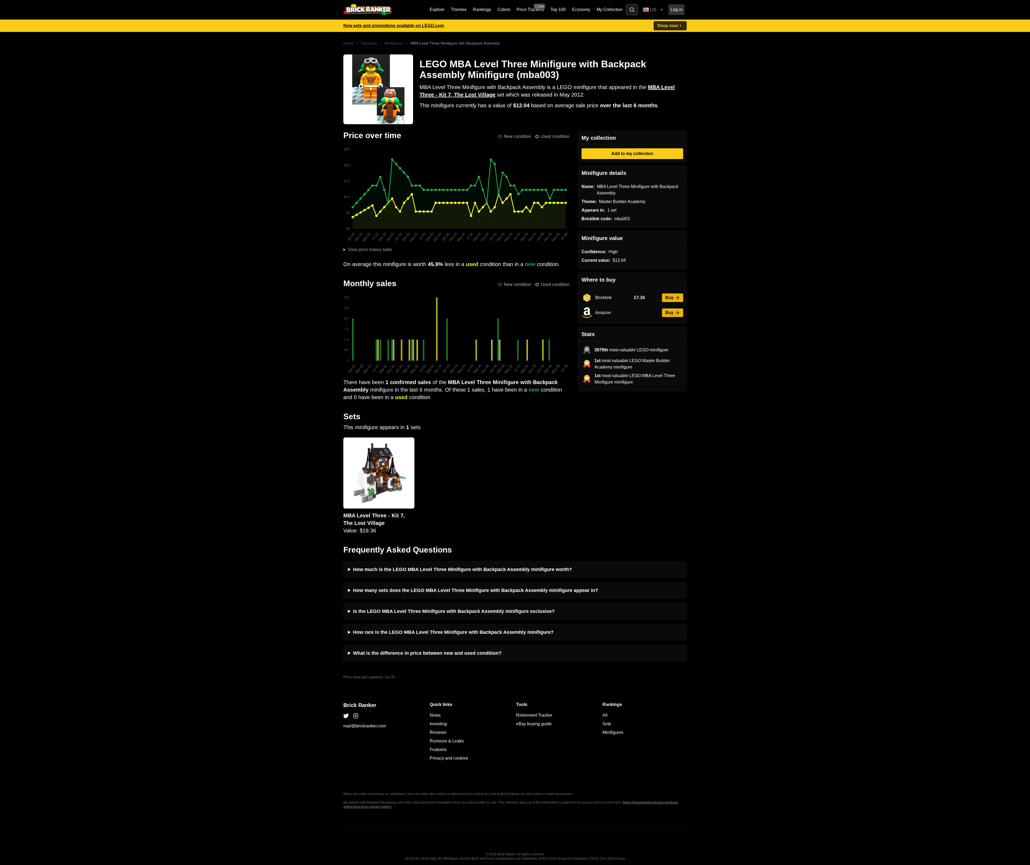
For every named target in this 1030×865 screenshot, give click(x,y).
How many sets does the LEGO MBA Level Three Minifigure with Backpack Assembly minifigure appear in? (475, 590)
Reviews (438, 732)
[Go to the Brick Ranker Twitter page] (346, 716)
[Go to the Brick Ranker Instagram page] (355, 716)
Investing (438, 724)
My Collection (610, 9)
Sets (606, 724)
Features (438, 749)
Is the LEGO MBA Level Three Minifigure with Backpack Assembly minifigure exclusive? (454, 611)
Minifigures (393, 43)
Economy (581, 9)
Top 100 (558, 9)
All (605, 715)
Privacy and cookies (449, 758)
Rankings (482, 9)
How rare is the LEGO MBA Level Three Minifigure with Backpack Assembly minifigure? (453, 632)
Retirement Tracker (534, 715)
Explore (437, 9)
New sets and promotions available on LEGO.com (393, 25)
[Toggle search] (632, 9)
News (435, 715)
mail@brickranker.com (364, 726)
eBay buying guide (534, 724)
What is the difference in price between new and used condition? (427, 653)
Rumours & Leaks (447, 741)
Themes (458, 9)
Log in (676, 9)
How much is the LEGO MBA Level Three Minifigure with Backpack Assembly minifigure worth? (462, 569)
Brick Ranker (359, 705)
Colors (504, 9)
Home (348, 43)
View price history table (370, 249)
